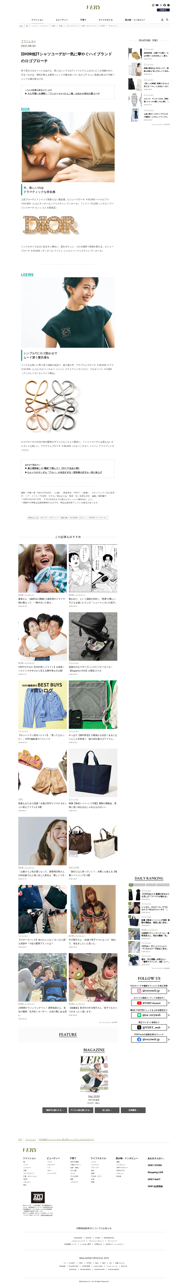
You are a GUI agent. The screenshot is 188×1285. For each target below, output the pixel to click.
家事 (92, 1173)
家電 (92, 1182)
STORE (97, 1238)
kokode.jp (72, 1269)
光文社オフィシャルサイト (115, 1244)
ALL (21, 26)
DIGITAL (88, 1238)
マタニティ (113, 26)
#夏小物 (64, 518)
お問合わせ (98, 1244)
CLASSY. (72, 1263)
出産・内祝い (74, 1168)
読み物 (118, 1176)
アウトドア (95, 1168)
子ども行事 (74, 1176)
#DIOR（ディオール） (98, 518)
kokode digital (113, 1269)
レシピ (93, 1162)
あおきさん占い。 (156, 1158)
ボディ (49, 1170)
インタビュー (121, 1165)
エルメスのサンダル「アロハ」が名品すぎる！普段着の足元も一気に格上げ (64, 472)
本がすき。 (125, 1266)
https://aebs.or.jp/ (47, 1215)
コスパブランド (72, 26)
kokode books (99, 1269)
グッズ (72, 1173)
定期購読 (132, 1110)
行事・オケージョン (89, 26)
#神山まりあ (33, 518)
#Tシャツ (54, 518)
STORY (89, 1263)
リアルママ (74, 1182)
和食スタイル (119, 1263)
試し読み (106, 1110)
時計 (54, 26)
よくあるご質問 (85, 1244)
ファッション (37, 20)
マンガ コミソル (111, 1266)
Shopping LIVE (155, 1172)
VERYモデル (120, 1170)
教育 (71, 1179)
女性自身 (62, 1266)
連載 (117, 1162)
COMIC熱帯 (86, 1266)
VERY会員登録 (155, 1186)
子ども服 (73, 1170)
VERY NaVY (154, 1179)
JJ (64, 1263)
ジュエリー (44, 26)
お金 (92, 1179)
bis (110, 1263)
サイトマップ (112, 1241)
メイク (49, 1162)
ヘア (48, 1168)
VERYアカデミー (122, 1168)
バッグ (34, 26)
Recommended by (105, 1022)
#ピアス (44, 518)
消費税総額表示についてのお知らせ (94, 1228)
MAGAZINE (78, 1238)
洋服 (60, 26)
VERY (81, 1263)
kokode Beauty (85, 1269)
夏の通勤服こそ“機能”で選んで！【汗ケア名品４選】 (53, 468)
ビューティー (62, 20)
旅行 (92, 1170)
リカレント (120, 1173)
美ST (104, 1263)
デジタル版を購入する (80, 1110)
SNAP (102, 26)
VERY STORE (155, 1165)
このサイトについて (78, 1241)
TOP (20, 1139)
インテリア (95, 1165)
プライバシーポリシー (96, 1241)
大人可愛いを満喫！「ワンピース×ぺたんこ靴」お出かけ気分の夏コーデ (63, 93)
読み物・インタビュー (135, 20)
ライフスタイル (106, 20)
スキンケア (51, 1165)
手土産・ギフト (96, 1176)
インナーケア (51, 1173)
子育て (83, 20)
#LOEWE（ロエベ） (78, 518)
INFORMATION (109, 1238)
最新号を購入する (54, 1110)
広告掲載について (70, 1244)
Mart (97, 1263)
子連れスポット (75, 1165)
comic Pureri (98, 1266)
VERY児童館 (74, 1162)
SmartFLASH (73, 1266)
